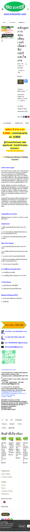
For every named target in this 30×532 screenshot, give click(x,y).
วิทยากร (3, 488)
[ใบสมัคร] (14, 325)
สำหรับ (4, 428)
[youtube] (8, 519)
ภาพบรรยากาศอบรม (6, 491)
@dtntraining (23, 343)
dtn (11, 420)
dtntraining (18, 420)
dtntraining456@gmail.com (14, 347)
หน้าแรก (3, 485)
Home (4, 22)
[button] (28, 9)
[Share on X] (26, 117)
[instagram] (5, 519)
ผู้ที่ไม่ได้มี (11, 428)
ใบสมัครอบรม (5, 494)
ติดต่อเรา (20, 82)
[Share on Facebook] (24, 117)
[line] (11, 519)
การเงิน (19, 424)
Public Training (5, 474)
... (7, 22)
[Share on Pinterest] (28, 117)
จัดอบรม (4, 424)
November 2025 (14, 22)
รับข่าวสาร (5, 514)
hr (2, 420)
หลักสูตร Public (22, 109)
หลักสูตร (12, 424)
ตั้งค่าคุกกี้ (21, 526)
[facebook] (2, 519)
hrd (7, 420)
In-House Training (6, 477)
